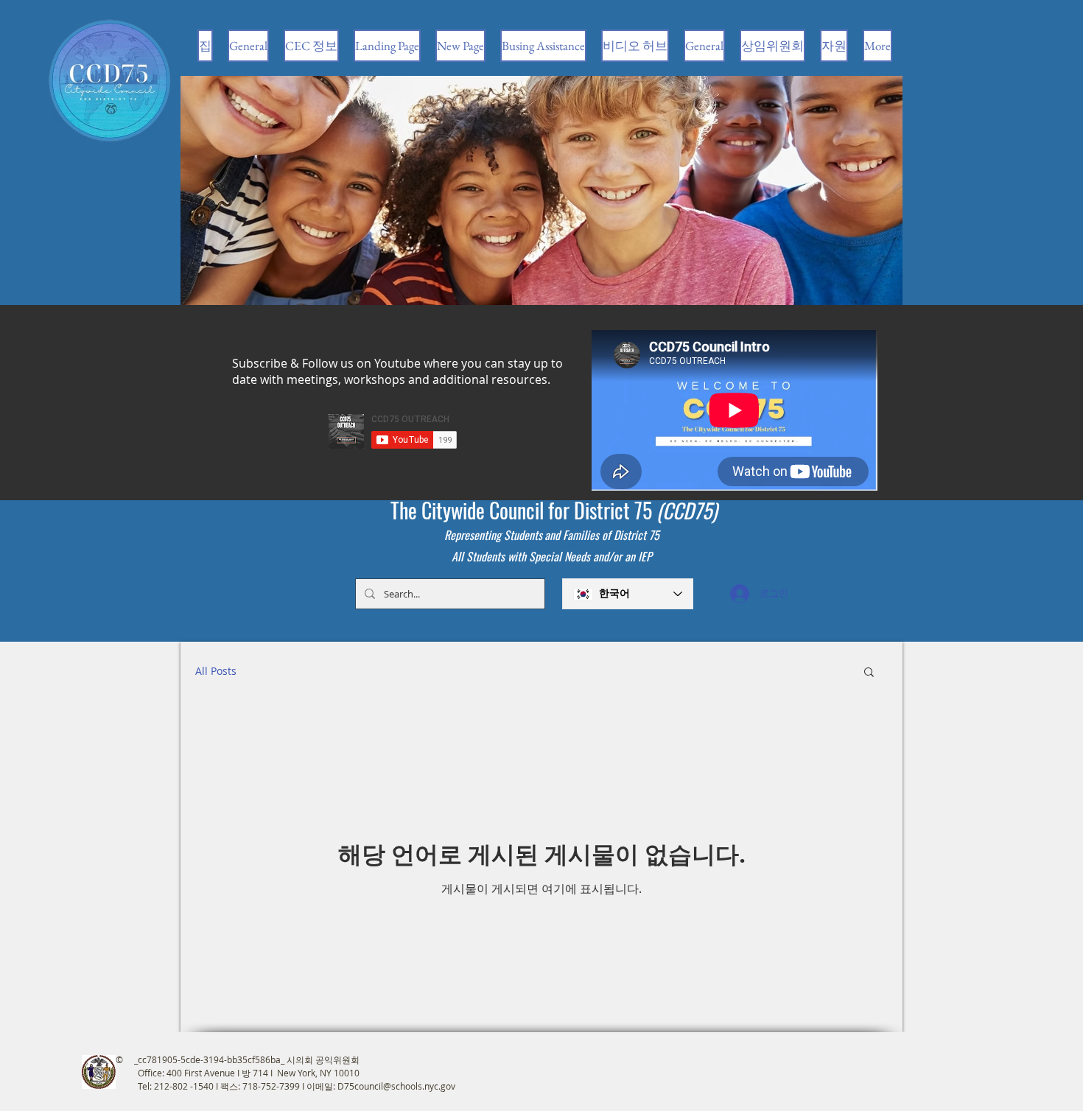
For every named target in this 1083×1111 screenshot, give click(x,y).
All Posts (215, 671)
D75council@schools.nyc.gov (396, 1086)
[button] (869, 673)
